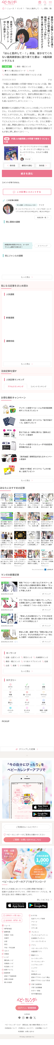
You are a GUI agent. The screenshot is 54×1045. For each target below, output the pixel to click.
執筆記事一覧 (41, 217)
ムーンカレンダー (37, 958)
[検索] (45, 3)
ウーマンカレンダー (38, 961)
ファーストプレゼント (38, 941)
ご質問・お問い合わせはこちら (27, 839)
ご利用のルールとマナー (27, 826)
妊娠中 (6, 938)
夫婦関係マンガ (42, 657)
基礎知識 (7, 932)
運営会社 (25, 1025)
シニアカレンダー (37, 964)
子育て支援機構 (36, 987)
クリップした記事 (27, 749)
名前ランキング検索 (38, 918)
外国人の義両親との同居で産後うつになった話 (23, 74)
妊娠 (46, 661)
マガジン (34, 925)
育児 (5, 944)
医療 (14, 665)
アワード (34, 922)
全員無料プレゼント (38, 938)
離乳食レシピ (8, 960)
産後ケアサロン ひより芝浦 (40, 980)
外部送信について (11, 1028)
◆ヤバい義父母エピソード (15, 70)
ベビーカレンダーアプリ (39, 948)
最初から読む (27, 165)
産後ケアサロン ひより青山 (40, 977)
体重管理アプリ (36, 951)
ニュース (10, 8)
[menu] (50, 3)
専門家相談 (8, 928)
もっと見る (25, 277)
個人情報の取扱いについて (38, 1025)
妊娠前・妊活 (8, 935)
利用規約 (21, 1031)
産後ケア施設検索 (10, 976)
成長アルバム (8, 969)
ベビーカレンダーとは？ (13, 1025)
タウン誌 (34, 928)
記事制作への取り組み (13, 915)
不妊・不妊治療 (9, 947)
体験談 (6, 954)
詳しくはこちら (43, 899)
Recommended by (38, 569)
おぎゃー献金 (35, 990)
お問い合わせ (29, 1031)
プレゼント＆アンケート (39, 935)
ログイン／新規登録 (27, 1007)
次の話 (41, 165)
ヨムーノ (34, 971)
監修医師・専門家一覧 (13, 920)
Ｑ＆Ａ (6, 951)
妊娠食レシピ (8, 963)
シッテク (34, 968)
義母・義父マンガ (24, 66)
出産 (7, 665)
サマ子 (31, 70)
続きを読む (27, 173)
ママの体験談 (25, 665)
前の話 (12, 165)
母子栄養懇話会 (36, 994)
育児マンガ (27, 657)
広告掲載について (41, 1028)
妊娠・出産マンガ (13, 657)
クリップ (43, 246)
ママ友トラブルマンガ (32, 661)
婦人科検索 (8, 982)
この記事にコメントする (29, 191)
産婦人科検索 (8, 979)
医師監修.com (36, 974)
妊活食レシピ (8, 966)
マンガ (19, 8)
